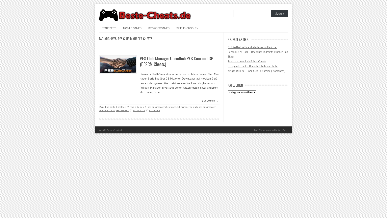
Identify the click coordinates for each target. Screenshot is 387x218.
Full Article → (210, 101)
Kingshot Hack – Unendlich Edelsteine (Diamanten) (256, 71)
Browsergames (159, 28)
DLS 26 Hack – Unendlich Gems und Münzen (252, 47)
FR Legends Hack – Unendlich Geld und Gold (253, 66)
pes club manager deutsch (185, 107)
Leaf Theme (260, 130)
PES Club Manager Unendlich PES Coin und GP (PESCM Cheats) (176, 61)
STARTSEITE (109, 28)
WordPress (283, 130)
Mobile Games (132, 28)
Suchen (279, 13)
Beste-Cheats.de (118, 107)
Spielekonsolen (187, 28)
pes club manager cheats (160, 107)
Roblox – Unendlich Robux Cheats (247, 61)
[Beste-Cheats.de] (145, 20)
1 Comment (154, 110)
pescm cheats (122, 110)
